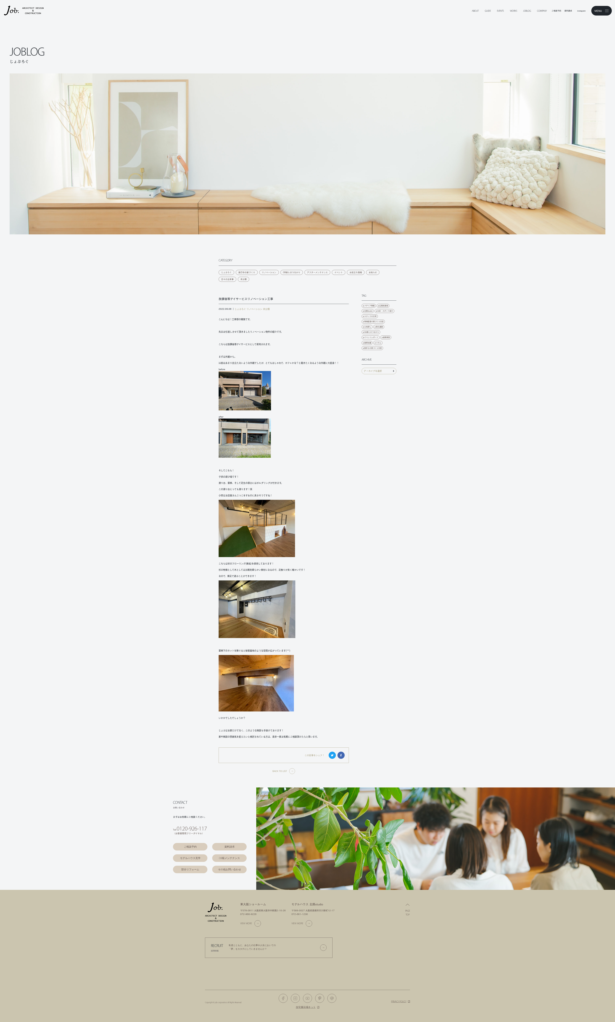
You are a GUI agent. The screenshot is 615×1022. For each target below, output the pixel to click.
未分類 (243, 279)
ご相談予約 (190, 846)
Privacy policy (398, 1001)
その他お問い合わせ (229, 869)
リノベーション (269, 272)
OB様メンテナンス (229, 858)
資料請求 (229, 846)
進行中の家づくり (246, 272)
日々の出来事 (227, 279)
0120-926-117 (192, 828)
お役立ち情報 (355, 272)
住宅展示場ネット (306, 1007)
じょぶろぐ (226, 272)
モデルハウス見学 (190, 858)
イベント (338, 272)
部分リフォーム (190, 869)
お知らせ (373, 272)
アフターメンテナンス (317, 272)
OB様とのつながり (291, 272)
